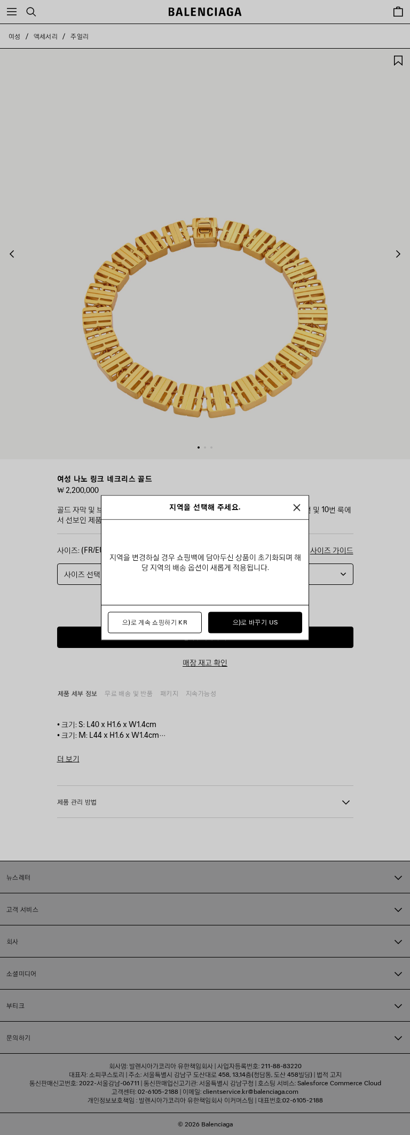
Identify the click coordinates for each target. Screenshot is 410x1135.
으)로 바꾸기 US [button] (255, 622)
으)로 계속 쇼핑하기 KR (154, 622)
